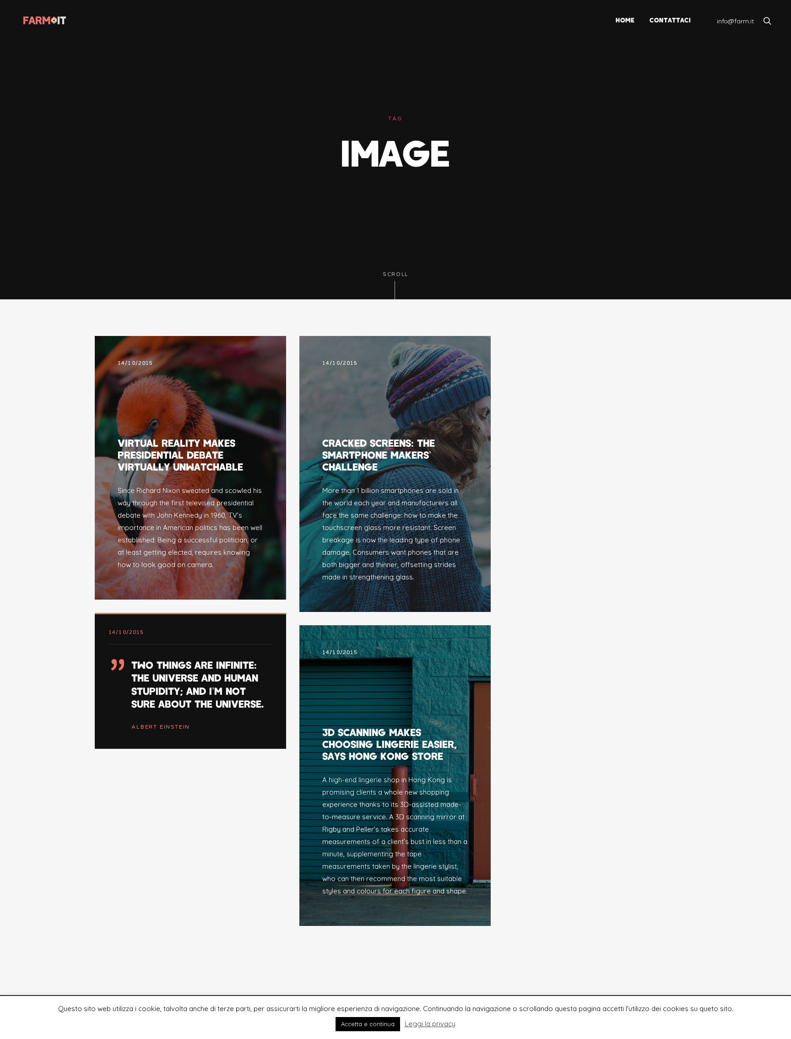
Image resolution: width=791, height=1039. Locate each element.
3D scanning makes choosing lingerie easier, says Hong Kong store (389, 744)
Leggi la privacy (430, 1023)
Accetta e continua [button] (368, 1024)
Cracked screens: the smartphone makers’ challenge (378, 455)
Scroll (395, 274)
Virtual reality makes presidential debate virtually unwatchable (180, 455)
